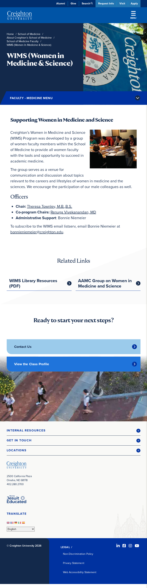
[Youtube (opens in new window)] (136, 546)
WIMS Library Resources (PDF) (33, 283)
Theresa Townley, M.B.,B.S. (49, 206)
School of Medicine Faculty (22, 41)
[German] (16, 524)
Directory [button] (39, 92)
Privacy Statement (73, 563)
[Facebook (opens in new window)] (124, 546)
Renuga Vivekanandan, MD (73, 212)
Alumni (60, 4)
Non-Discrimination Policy (78, 554)
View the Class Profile (31, 364)
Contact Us (23, 346)
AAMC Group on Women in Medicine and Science (105, 283)
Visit (122, 4)
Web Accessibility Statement (79, 572)
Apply (134, 4)
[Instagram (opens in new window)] (130, 546)
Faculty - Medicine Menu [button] (31, 98)
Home (10, 34)
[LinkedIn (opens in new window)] (118, 546)
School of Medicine (29, 34)
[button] (73, 430)
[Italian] (20, 524)
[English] (9, 524)
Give (73, 4)
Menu (133, 17)
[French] (12, 524)
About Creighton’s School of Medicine (29, 38)
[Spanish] (24, 524)
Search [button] (86, 4)
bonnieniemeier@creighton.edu (36, 232)
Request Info (106, 4)
